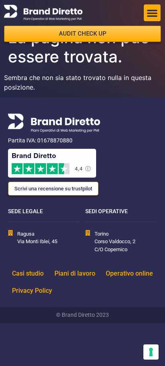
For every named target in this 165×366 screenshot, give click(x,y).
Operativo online (129, 273)
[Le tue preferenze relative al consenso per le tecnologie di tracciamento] (151, 352)
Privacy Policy (32, 290)
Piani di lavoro (74, 273)
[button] (152, 13)
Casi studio (28, 273)
